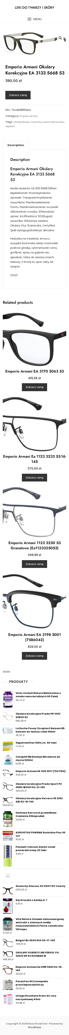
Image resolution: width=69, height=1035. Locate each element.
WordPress (34, 1027)
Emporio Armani (29, 116)
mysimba (36, 122)
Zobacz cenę (18, 95)
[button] (34, 19)
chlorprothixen (21, 122)
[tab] (16, 145)
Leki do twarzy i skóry (34, 7)
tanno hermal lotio (53, 122)
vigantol (10, 126)
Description (16, 145)
